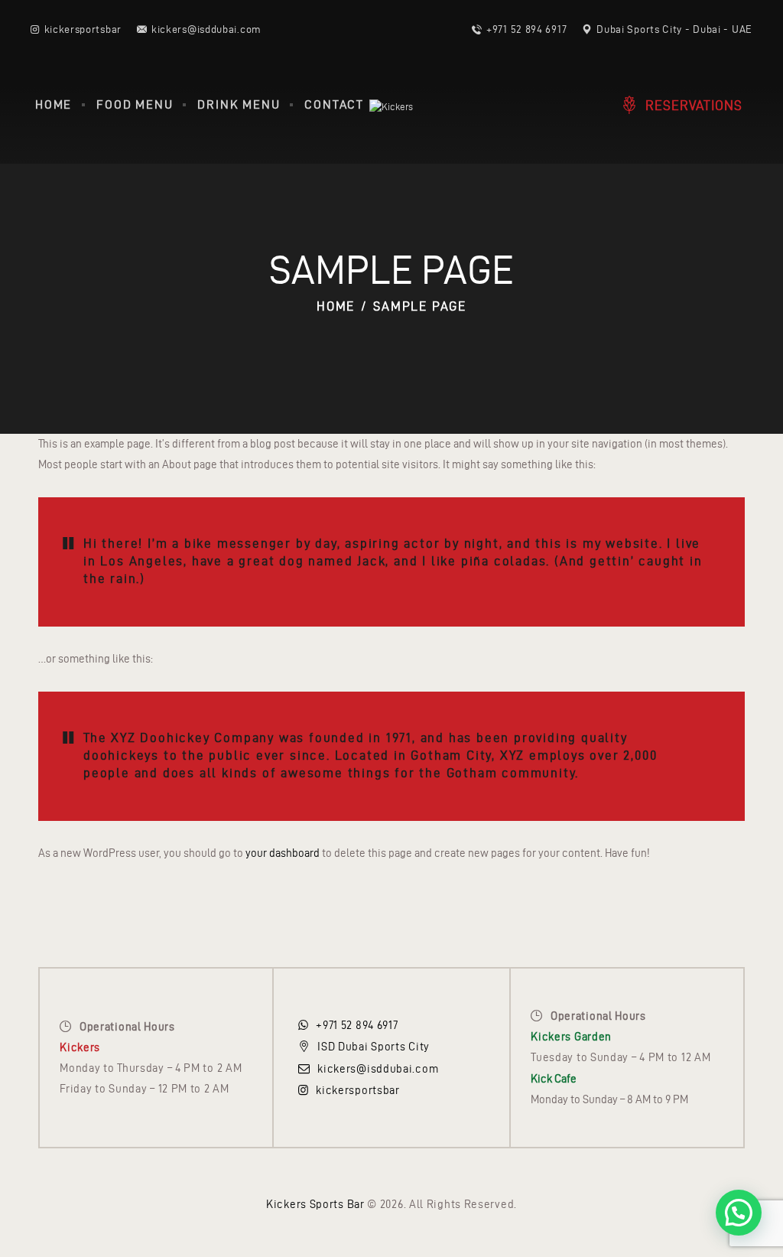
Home (336, 306)
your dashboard (282, 853)
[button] (739, 1213)
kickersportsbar (358, 1090)
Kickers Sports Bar (315, 1204)
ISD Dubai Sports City (373, 1046)
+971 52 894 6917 (357, 1025)
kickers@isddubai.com (377, 1069)
